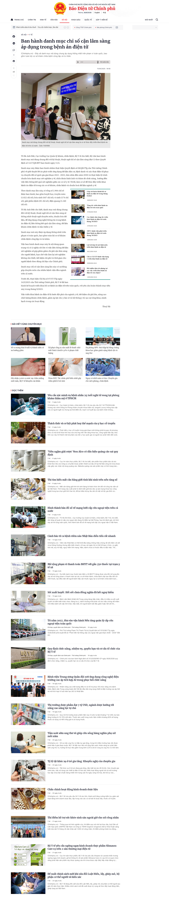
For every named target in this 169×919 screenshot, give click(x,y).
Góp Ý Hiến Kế (101, 20)
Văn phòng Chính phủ (104, 27)
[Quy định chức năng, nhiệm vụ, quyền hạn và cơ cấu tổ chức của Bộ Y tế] (28, 658)
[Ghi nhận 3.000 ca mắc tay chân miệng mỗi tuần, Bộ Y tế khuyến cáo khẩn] (28, 367)
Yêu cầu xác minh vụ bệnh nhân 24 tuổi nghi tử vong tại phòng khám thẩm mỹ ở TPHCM (83, 397)
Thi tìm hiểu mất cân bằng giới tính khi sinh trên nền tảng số (82, 479)
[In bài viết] (14, 61)
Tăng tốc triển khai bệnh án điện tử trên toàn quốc (97, 206)
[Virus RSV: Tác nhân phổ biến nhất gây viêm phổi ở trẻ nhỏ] (65, 367)
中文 (104, 12)
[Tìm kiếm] (157, 19)
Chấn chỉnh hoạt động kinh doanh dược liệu (73, 789)
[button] (65, 27)
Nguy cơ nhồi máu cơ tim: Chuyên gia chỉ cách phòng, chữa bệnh (101, 379)
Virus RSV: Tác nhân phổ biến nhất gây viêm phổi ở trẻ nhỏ (64, 379)
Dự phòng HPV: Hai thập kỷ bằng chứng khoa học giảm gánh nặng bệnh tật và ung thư (102, 350)
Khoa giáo (75, 20)
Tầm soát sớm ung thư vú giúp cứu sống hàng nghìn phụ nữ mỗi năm (82, 735)
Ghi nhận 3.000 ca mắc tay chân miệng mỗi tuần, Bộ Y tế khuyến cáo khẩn (27, 379)
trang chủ (19, 20)
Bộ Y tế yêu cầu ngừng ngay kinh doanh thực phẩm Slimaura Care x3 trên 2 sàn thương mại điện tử (82, 847)
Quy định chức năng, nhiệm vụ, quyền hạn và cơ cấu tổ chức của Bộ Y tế (84, 650)
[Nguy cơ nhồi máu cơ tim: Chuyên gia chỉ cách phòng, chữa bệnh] (103, 367)
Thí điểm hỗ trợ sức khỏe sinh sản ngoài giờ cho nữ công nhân (83, 817)
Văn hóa (54, 20)
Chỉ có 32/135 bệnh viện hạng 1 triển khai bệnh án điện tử (98, 258)
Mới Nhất (149, 20)
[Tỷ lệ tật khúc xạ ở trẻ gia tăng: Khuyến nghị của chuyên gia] (28, 770)
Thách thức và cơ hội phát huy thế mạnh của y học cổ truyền (81, 423)
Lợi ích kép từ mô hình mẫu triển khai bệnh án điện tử (97, 246)
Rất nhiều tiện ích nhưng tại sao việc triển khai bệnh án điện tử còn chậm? (97, 270)
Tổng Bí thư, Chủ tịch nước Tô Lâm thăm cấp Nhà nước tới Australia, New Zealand (39, 27)
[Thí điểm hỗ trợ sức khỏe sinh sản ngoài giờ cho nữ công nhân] (28, 827)
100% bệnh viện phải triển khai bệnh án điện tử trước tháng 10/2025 (97, 233)
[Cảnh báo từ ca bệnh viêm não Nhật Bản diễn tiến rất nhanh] (28, 545)
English (97, 12)
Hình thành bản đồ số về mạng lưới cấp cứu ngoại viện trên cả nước (83, 509)
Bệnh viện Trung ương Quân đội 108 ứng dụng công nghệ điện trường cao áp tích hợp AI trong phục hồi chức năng (83, 678)
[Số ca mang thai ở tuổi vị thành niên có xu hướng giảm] (28, 336)
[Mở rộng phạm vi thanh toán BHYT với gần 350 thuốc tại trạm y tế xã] (28, 573)
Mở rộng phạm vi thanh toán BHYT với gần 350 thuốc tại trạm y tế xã (84, 566)
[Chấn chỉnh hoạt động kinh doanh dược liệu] (28, 798)
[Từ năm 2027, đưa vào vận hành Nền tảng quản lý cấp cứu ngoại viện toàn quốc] (28, 630)
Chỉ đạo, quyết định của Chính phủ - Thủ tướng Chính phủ (67, 627)
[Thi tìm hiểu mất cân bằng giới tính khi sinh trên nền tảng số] (28, 489)
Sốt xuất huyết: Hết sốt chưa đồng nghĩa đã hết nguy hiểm (81, 592)
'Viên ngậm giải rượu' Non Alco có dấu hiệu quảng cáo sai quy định (83, 453)
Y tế (30, 35)
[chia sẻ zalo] (14, 43)
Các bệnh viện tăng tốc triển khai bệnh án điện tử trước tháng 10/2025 (97, 219)
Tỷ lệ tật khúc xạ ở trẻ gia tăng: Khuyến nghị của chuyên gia (81, 761)
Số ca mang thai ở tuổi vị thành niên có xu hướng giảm (27, 348)
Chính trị (32, 20)
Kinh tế (43, 20)
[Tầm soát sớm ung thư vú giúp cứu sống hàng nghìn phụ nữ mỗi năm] (28, 742)
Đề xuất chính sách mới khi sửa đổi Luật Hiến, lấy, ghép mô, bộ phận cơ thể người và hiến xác (84, 875)
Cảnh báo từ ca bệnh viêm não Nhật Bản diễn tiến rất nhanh (82, 536)
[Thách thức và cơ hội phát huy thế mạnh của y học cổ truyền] (28, 432)
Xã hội (64, 20)
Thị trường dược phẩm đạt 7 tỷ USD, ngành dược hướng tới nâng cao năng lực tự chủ (81, 707)
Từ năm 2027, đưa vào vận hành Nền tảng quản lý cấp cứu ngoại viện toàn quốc (80, 622)
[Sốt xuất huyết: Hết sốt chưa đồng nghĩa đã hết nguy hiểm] (28, 601)
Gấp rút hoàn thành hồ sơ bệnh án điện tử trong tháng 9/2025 (97, 194)
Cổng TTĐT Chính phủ (84, 27)
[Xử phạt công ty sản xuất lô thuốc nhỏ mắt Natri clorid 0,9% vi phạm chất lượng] (65, 336)
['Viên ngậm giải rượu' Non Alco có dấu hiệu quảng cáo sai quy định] (28, 461)
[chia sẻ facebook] (14, 36)
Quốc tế (88, 20)
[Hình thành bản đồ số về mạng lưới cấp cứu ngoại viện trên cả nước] (28, 517)
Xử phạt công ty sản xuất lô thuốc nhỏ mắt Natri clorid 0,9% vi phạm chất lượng (64, 350)
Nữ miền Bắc (104, 62)
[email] (117, 27)
